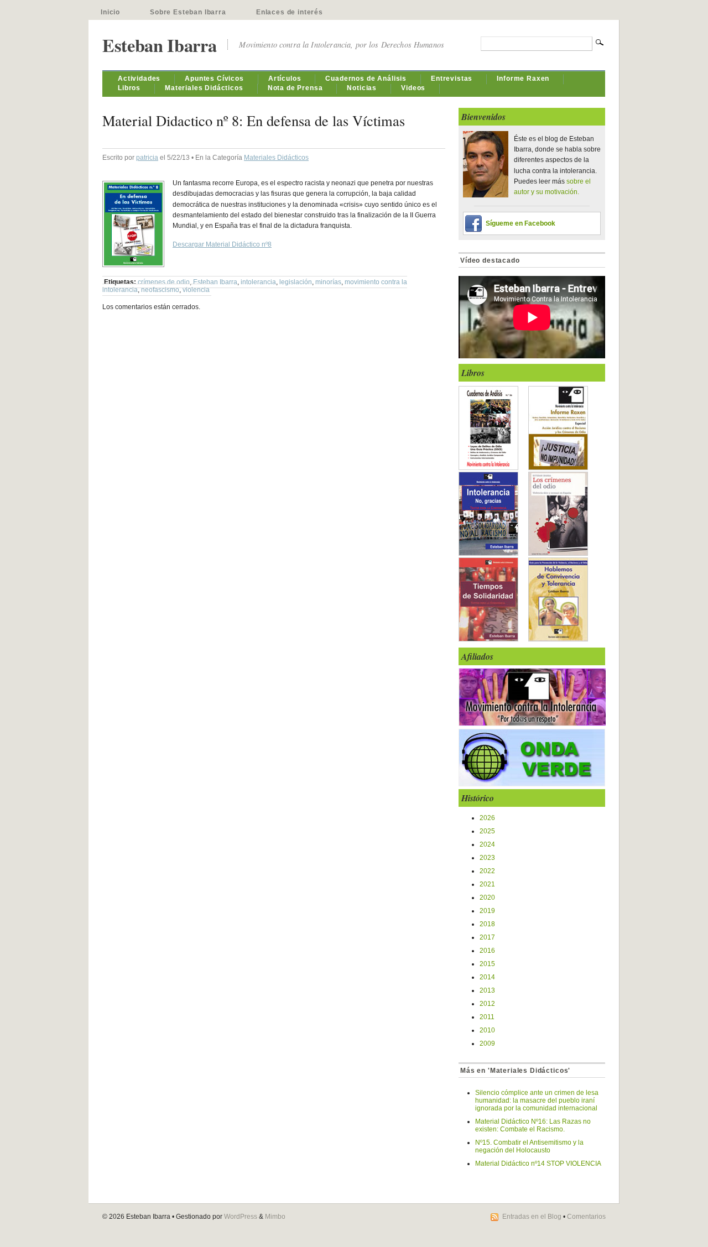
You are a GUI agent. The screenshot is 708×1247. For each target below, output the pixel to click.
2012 (487, 1004)
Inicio (110, 12)
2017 (487, 937)
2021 (487, 884)
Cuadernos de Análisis (366, 78)
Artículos (284, 78)
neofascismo (160, 290)
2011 (487, 1017)
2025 (487, 831)
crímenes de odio (164, 282)
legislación (295, 282)
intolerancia (258, 282)
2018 (487, 924)
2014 (487, 977)
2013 (487, 990)
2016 (487, 950)
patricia (147, 157)
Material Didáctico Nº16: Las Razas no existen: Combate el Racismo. (533, 1125)
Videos (413, 88)
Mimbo (275, 1216)
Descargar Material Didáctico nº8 (222, 244)
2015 (487, 964)
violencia (196, 290)
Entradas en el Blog (531, 1216)
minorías (328, 282)
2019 (487, 911)
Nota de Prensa (295, 88)
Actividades (139, 78)
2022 (487, 871)
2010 (487, 1030)
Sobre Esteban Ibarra (188, 12)
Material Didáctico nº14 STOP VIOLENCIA (538, 1163)
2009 (487, 1043)
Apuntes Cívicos (214, 78)
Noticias (362, 88)
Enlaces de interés (289, 12)
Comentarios (586, 1216)
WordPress (240, 1216)
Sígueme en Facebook (520, 223)
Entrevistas (451, 78)
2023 (487, 858)
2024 (487, 844)
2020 (487, 897)
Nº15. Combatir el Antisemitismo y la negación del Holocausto (529, 1146)
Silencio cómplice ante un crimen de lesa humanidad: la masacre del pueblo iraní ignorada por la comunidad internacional (536, 1100)
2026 (487, 818)
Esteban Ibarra (159, 45)
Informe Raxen (523, 78)
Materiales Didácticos (204, 88)
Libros (129, 88)
